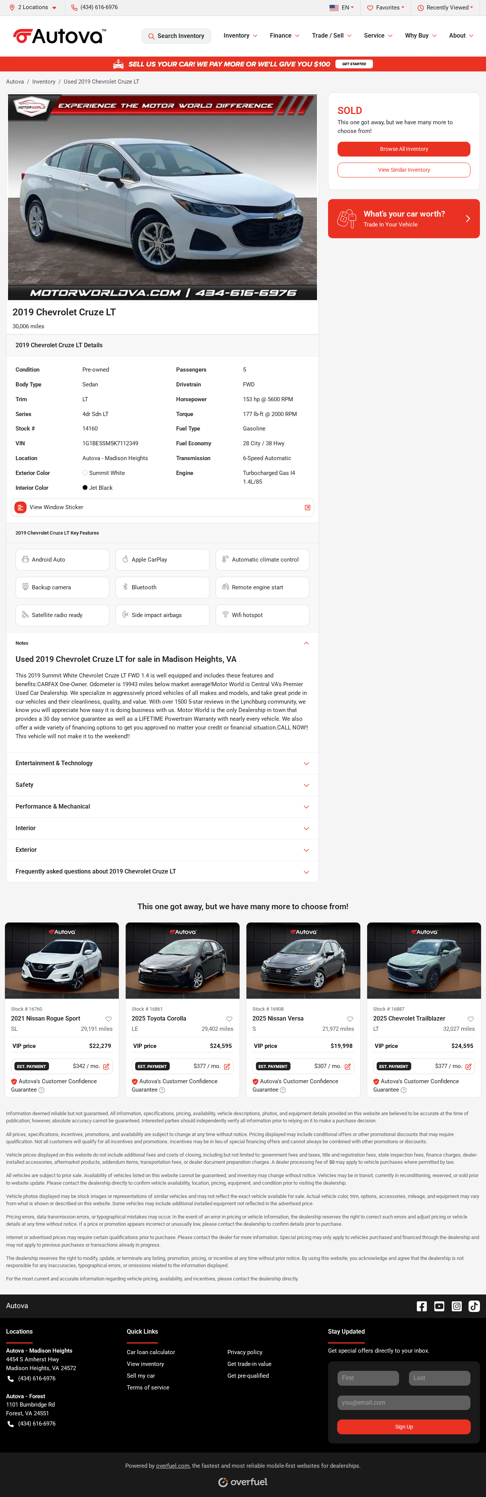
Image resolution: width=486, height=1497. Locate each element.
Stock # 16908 (268, 1009)
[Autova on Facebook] (419, 1305)
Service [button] (374, 35)
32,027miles (459, 1028)
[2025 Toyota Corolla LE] (183, 961)
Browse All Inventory (404, 149)
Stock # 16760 (26, 1009)
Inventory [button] (236, 35)
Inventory (43, 81)
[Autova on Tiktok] (471, 1305)
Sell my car (141, 1375)
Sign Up (404, 1427)
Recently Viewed (448, 7)
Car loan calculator (151, 1352)
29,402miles (218, 1028)
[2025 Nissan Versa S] (303, 961)
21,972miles (338, 1028)
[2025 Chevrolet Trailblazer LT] (424, 961)
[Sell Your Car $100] (243, 63)
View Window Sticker (56, 507)
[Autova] (59, 36)
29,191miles (97, 1028)
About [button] (457, 35)
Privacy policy (244, 1352)
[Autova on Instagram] (453, 1305)
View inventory (145, 1364)
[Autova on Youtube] (436, 1305)
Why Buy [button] (417, 35)
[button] (35, 7)
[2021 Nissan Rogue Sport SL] (62, 961)
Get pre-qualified (248, 1375)
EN (345, 7)
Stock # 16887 (388, 1009)
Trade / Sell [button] (328, 35)
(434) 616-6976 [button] (99, 7)
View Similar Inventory (404, 170)
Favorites (388, 7)
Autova (15, 81)
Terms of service (148, 1387)
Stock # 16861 (147, 1009)
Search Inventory (181, 36)
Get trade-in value (249, 1364)
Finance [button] (281, 35)
